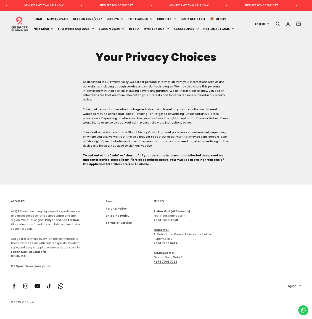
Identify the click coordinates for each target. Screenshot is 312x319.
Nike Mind (41, 29)
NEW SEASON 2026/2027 (110, 5)
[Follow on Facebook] (14, 286)
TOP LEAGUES (138, 19)
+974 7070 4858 (166, 220)
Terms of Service (119, 223)
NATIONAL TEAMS (216, 29)
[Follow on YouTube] (37, 286)
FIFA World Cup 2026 (74, 29)
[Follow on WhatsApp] (61, 286)
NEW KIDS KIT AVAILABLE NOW (38, 5)
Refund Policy (116, 209)
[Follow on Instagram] (26, 286)
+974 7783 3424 (166, 243)
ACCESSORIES (184, 29)
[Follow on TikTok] (49, 286)
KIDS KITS (164, 19)
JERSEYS (113, 19)
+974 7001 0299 (165, 262)
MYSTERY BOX (153, 29)
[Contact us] (303, 310)
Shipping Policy (118, 216)
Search (111, 201)
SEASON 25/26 (109, 29)
